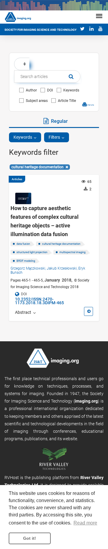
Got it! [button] (29, 538)
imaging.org (86, 401)
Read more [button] (85, 522)
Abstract (24, 312)
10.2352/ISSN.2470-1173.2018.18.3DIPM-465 (39, 301)
